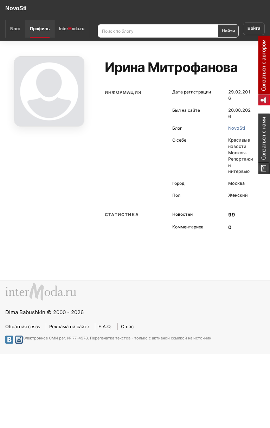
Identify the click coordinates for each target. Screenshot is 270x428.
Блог (15, 28)
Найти (228, 30)
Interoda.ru (71, 28)
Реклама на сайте (69, 326)
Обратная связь (22, 326)
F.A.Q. (105, 326)
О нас (127, 326)
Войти (254, 28)
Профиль (40, 28)
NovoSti (15, 8)
